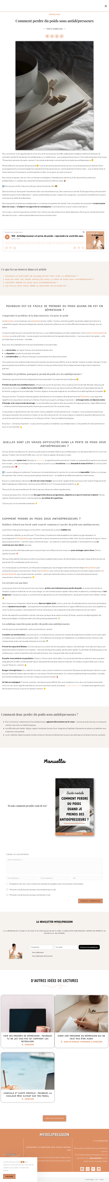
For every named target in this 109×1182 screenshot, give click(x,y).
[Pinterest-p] (93, 1169)
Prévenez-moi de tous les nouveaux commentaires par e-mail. (32, 889)
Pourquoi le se (13, 276)
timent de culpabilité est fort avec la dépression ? (50, 276)
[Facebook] (82, 1169)
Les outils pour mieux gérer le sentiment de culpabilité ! (36, 286)
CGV (96, 1179)
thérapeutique (22, 538)
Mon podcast (90, 567)
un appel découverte (73, 685)
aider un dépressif (71, 1042)
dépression (9, 321)
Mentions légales (89, 1179)
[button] (47, 36)
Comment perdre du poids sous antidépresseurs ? (31, 282)
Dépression (54, 14)
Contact (101, 1179)
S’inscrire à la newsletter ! (89, 947)
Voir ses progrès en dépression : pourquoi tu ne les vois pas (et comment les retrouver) (27, 1039)
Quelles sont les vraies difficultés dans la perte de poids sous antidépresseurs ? (49, 279)
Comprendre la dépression (91, 1042)
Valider (9, 1176)
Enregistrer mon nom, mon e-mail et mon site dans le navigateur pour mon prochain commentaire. (46, 884)
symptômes (36, 321)
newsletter (44, 571)
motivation (40, 460)
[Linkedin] (99, 1169)
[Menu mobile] (106, 6)
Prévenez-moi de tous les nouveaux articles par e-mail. (30, 895)
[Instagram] (88, 1169)
